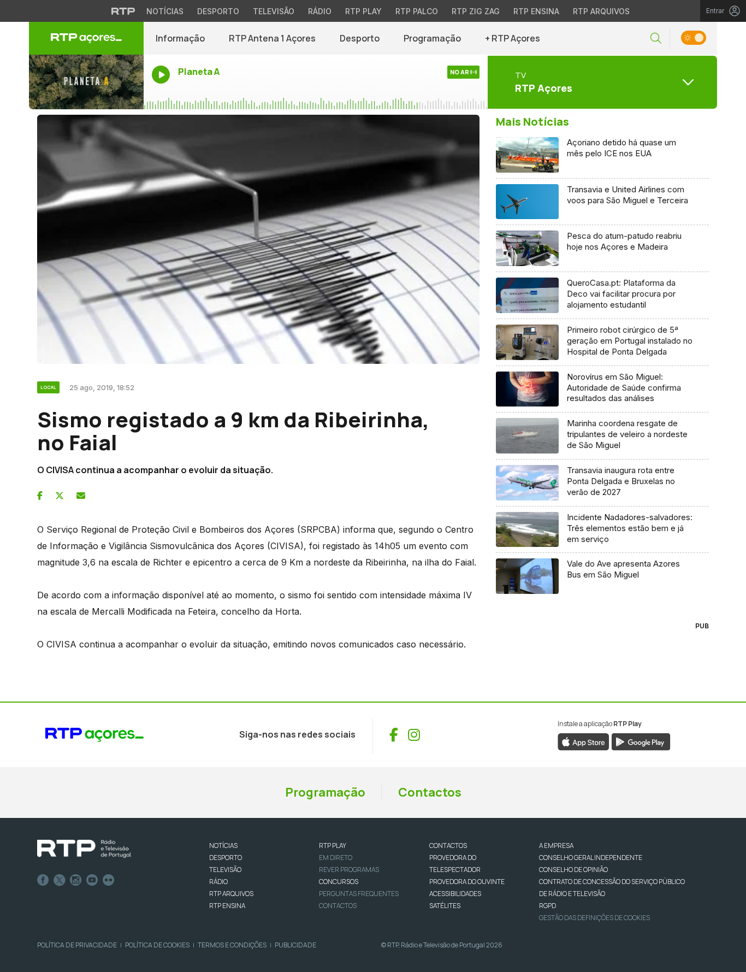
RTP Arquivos (601, 11)
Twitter (60, 880)
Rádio (319, 11)
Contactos (429, 792)
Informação (180, 38)
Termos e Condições (232, 945)
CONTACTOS (448, 845)
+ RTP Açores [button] (512, 38)
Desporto (218, 11)
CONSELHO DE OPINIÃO (573, 869)
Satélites (444, 905)
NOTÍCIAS (223, 845)
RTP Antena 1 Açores (272, 38)
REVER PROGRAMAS (349, 869)
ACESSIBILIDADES (455, 893)
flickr (109, 880)
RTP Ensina (536, 11)
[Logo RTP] (84, 849)
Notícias (164, 11)
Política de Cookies (157, 945)
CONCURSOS (338, 881)
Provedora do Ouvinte (467, 881)
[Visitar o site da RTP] (123, 11)
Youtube (92, 880)
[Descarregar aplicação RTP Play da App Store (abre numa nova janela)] (583, 741)
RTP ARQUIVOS (231, 893)
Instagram (76, 880)
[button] (655, 38)
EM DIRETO (335, 857)
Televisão (273, 11)
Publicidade (295, 945)
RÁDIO (218, 881)
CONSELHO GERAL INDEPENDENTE (590, 857)
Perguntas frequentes (359, 893)
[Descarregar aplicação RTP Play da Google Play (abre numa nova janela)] (641, 741)
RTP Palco (416, 11)
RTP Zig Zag (476, 11)
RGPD (547, 905)
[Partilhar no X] (59, 496)
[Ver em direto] (86, 82)
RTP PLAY (332, 845)
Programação (432, 38)
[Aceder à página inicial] (86, 38)
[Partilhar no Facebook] (40, 496)
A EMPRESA (556, 845)
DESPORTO (225, 857)
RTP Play (363, 11)
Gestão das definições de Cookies (594, 917)
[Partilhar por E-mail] (80, 496)
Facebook (43, 880)
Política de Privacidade (77, 945)
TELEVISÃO (225, 869)
